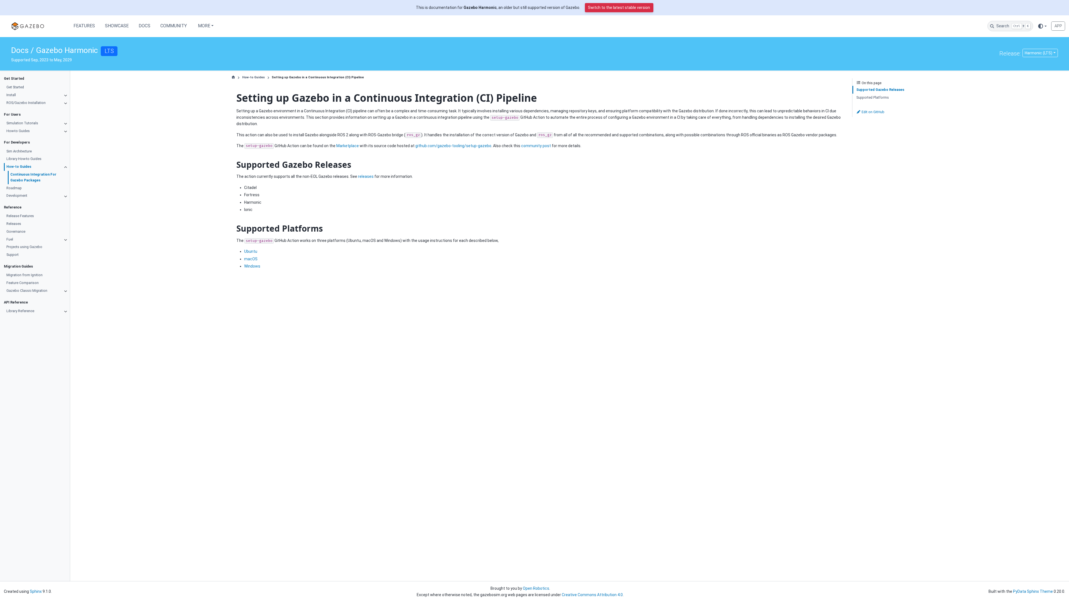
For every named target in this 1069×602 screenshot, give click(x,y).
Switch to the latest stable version (619, 7)
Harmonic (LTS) (1038, 53)
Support (12, 255)
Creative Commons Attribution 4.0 (592, 595)
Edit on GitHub (872, 112)
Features (84, 25)
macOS (251, 259)
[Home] (233, 77)
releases (366, 176)
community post (536, 146)
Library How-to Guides (23, 159)
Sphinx (36, 591)
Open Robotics (536, 588)
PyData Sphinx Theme (1033, 591)
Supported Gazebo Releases (880, 90)
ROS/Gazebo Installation (26, 103)
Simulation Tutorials (22, 123)
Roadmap (14, 188)
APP (1058, 26)
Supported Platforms (872, 97)
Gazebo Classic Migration (26, 290)
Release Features (20, 216)
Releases (13, 224)
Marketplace (347, 146)
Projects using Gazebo (24, 247)
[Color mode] (1042, 26)
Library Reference (20, 311)
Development (16, 195)
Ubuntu (250, 251)
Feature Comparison (22, 283)
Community (173, 25)
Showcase (117, 25)
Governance (15, 231)
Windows (252, 266)
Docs (144, 25)
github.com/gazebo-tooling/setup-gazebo (453, 146)
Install (11, 95)
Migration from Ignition (24, 275)
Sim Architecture (19, 151)
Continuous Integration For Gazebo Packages (33, 177)
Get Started (15, 87)
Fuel (9, 239)
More (204, 25)
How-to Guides (18, 131)
